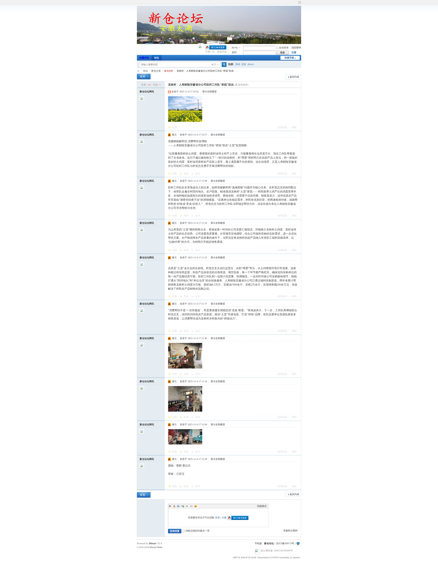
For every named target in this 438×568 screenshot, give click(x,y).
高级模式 (262, 506)
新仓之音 (156, 71)
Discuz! (153, 543)
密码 (234, 52)
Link (182, 506)
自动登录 (284, 47)
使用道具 (282, 127)
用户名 (235, 48)
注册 (294, 52)
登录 (217, 517)
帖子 (214, 64)
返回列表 (294, 77)
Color (174, 506)
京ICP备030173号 (285, 543)
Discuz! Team (156, 547)
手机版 (258, 543)
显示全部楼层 (209, 91)
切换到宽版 (299, 2)
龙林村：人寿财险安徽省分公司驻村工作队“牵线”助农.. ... (207, 71)
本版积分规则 (290, 530)
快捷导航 (289, 57)
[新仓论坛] (219, 43)
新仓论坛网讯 (147, 91)
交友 (243, 64)
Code (191, 506)
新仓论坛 (138, 70)
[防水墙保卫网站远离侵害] (298, 543)
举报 (294, 127)
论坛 (156, 57)
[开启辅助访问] (296, 2)
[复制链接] (242, 84)
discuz (251, 64)
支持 (186, 173)
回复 (174, 127)
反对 (197, 173)
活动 (237, 64)
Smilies (195, 506)
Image (178, 506)
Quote (187, 506)
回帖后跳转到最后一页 (198, 531)
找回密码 (296, 47)
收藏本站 (144, 57)
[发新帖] (144, 76)
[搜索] (223, 65)
